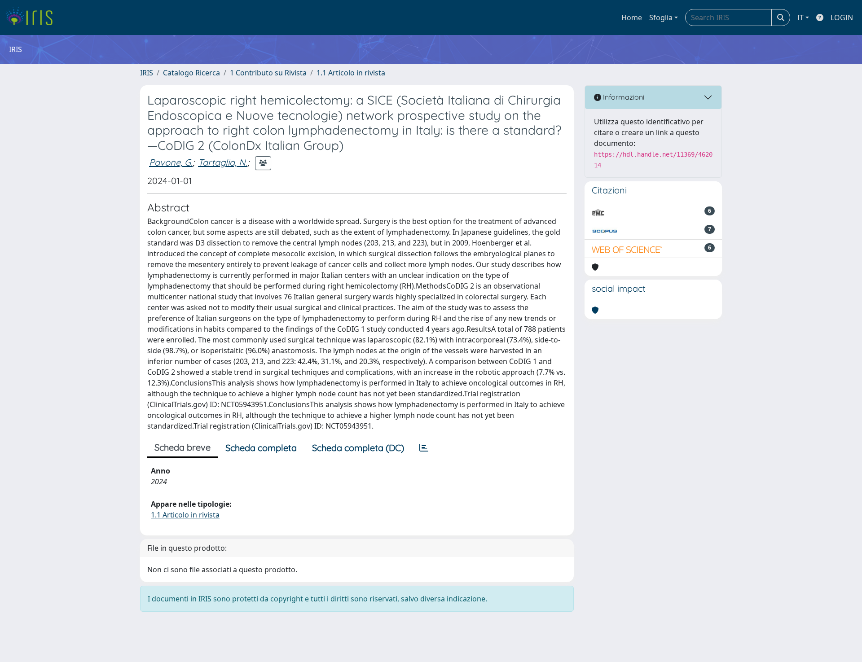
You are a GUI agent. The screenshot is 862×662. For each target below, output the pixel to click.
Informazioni (622, 96)
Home (631, 17)
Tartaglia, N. (222, 162)
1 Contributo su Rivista (268, 73)
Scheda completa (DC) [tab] (358, 447)
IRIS (146, 73)
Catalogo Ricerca (191, 73)
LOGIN (842, 17)
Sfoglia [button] (661, 17)
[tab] (424, 447)
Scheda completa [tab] (261, 447)
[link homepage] (32, 17)
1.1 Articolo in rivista (351, 73)
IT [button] (800, 17)
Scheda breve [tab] (182, 447)
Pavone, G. (171, 162)
